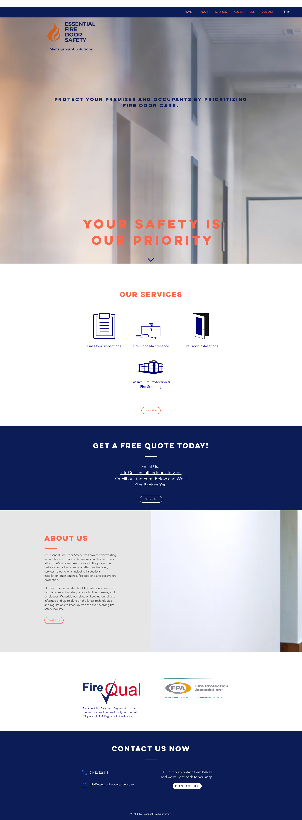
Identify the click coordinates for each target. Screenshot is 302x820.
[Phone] (84, 772)
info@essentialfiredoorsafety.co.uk (112, 784)
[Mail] (84, 784)
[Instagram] (289, 12)
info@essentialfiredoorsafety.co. (151, 473)
